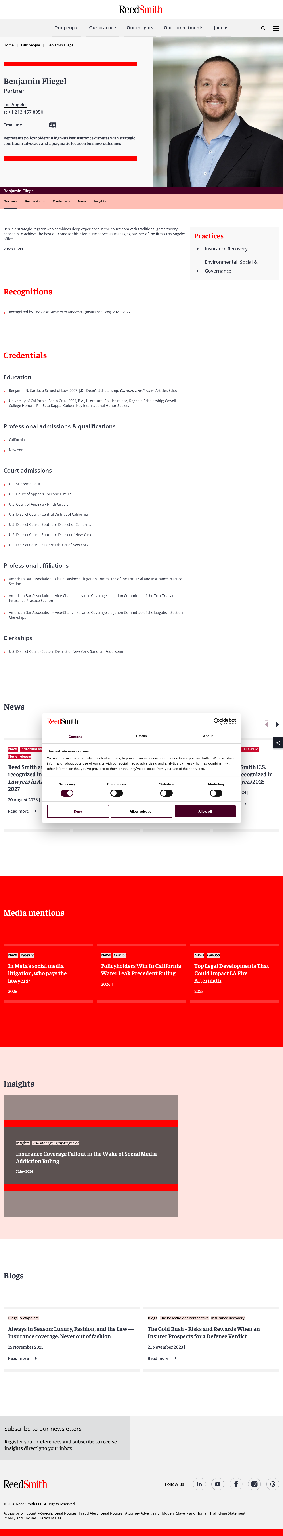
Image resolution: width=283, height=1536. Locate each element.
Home (9, 45)
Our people (66, 28)
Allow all (205, 811)
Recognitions (35, 201)
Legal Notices (111, 1513)
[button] (277, 724)
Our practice (102, 28)
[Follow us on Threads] (272, 1484)
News (82, 201)
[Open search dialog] (263, 28)
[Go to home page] (141, 9)
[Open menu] (276, 28)
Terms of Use (50, 1518)
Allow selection (142, 811)
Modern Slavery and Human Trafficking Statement (203, 1513)
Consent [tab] (75, 736)
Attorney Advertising (142, 1513)
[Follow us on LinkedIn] (199, 1484)
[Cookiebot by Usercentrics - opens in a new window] (216, 721)
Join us (221, 28)
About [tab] (208, 736)
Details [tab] (141, 736)
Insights (100, 201)
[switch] (116, 793)
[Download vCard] (52, 125)
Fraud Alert (88, 1513)
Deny (78, 811)
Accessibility (14, 1513)
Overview (10, 201)
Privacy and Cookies (20, 1518)
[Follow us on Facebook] (236, 1484)
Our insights (140, 28)
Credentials (61, 201)
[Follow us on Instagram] (254, 1484)
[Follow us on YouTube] (217, 1484)
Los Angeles (15, 104)
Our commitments (183, 28)
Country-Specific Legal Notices (51, 1513)
